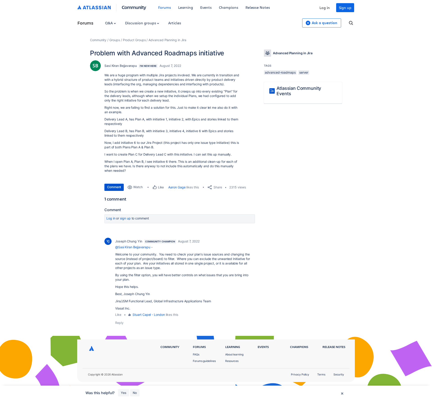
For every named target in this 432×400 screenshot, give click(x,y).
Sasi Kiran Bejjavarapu (120, 66)
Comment (114, 187)
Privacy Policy (300, 374)
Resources (231, 361)
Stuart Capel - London (149, 314)
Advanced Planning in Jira (167, 40)
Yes (123, 393)
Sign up (345, 7)
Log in (325, 7)
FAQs (196, 354)
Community (134, 7)
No (135, 393)
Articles (174, 22)
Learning (185, 7)
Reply (119, 323)
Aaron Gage (176, 187)
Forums (164, 7)
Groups (114, 40)
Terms (321, 374)
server (303, 72)
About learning (234, 354)
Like (118, 314)
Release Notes (257, 7)
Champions (228, 7)
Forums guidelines (204, 361)
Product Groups (134, 40)
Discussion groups (141, 22)
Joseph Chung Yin (128, 241)
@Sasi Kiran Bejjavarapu (132, 247)
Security (338, 374)
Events (206, 7)
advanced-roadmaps (280, 72)
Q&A (109, 22)
